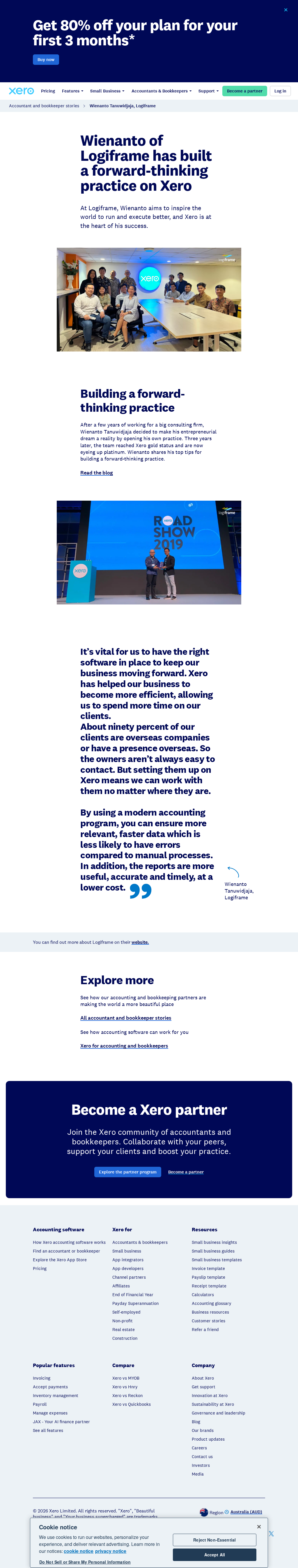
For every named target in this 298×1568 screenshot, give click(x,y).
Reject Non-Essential (214, 1540)
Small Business (105, 91)
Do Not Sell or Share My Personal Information (85, 1562)
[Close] (259, 1526)
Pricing (48, 91)
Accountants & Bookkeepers (160, 91)
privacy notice (110, 1551)
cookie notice (78, 1551)
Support (206, 91)
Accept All (214, 1555)
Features (70, 91)
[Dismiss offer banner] (285, 9)
